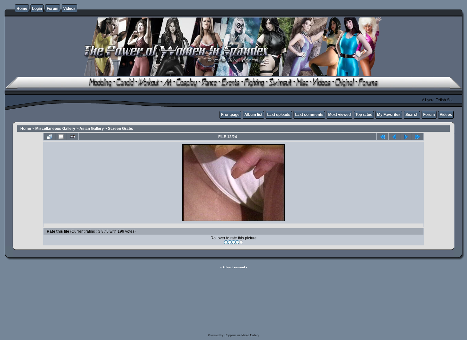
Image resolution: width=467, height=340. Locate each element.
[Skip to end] (417, 136)
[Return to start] (382, 136)
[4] (237, 242)
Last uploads (278, 114)
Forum (52, 8)
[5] (241, 242)
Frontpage (230, 114)
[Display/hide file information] (61, 136)
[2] (230, 242)
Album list (253, 114)
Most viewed (339, 114)
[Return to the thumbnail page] (49, 136)
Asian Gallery (91, 128)
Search (411, 114)
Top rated (363, 114)
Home (22, 8)
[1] (226, 242)
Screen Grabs (120, 128)
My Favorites (389, 114)
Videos (69, 8)
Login (37, 8)
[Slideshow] (72, 136)
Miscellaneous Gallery (55, 128)
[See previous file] (394, 136)
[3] (233, 242)
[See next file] (406, 136)
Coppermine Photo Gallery (242, 335)
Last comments (309, 114)
